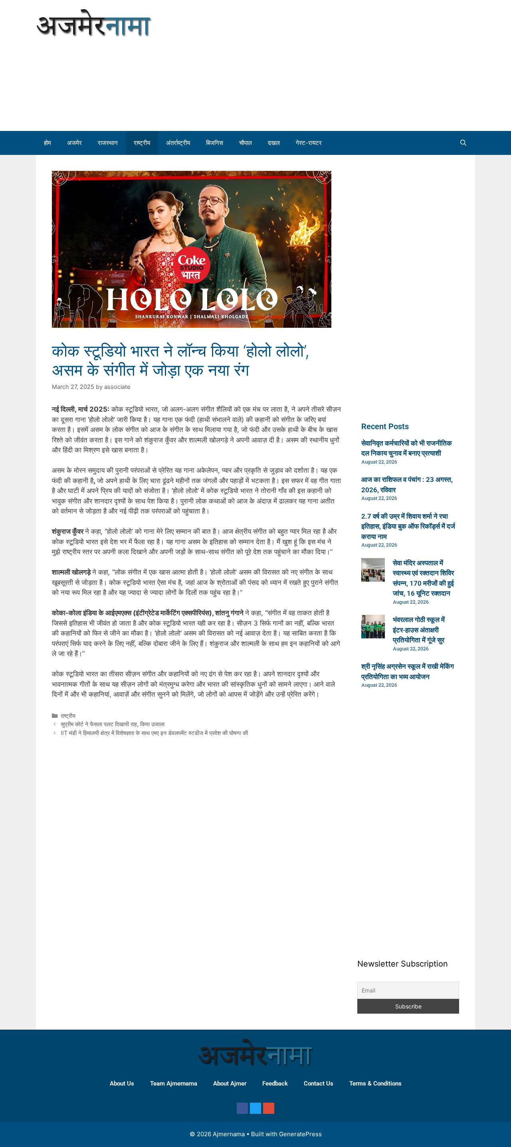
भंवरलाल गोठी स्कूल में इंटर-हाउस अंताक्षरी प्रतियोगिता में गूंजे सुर (419, 630)
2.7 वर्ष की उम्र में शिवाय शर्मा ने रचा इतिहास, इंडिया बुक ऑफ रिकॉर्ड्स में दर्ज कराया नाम (408, 526)
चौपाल (245, 143)
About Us (122, 1083)
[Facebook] (242, 1108)
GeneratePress (300, 1134)
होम (47, 143)
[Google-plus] (268, 1108)
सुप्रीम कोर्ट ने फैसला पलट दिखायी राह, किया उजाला (112, 724)
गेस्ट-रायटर (309, 143)
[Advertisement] (383, 64)
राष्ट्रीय (142, 143)
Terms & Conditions (375, 1083)
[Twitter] (255, 1108)
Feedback (275, 1083)
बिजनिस (214, 143)
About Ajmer (229, 1083)
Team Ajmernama (173, 1083)
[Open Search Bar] (463, 143)
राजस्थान (108, 143)
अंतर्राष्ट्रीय (178, 143)
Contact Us (318, 1083)
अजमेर (74, 143)
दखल (274, 143)
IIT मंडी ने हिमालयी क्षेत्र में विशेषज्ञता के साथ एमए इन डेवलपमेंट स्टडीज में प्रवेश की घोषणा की (154, 732)
